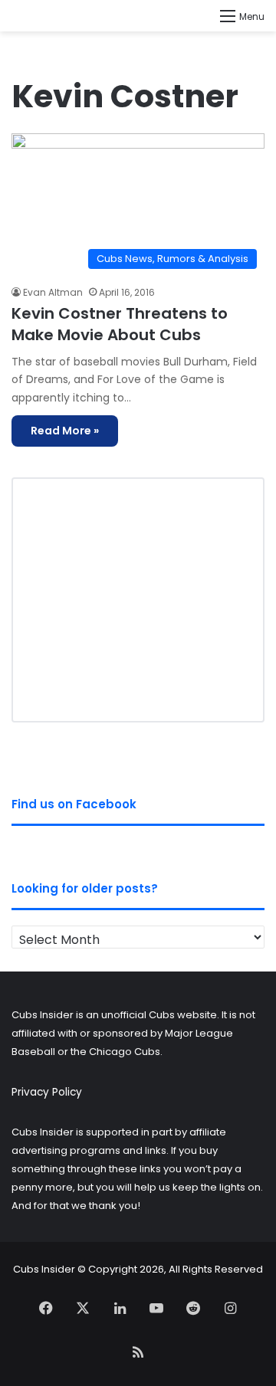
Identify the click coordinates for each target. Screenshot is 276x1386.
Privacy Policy (47, 1092)
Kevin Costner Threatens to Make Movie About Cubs (120, 324)
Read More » (65, 430)
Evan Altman (53, 292)
